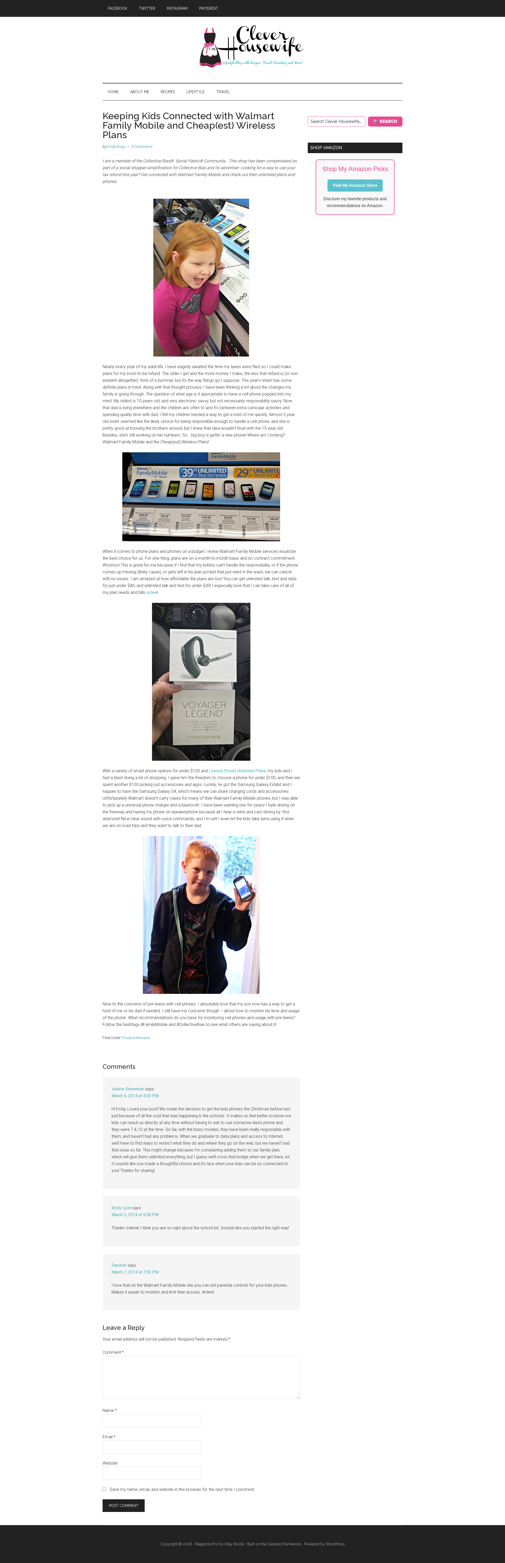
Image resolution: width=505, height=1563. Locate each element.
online (151, 592)
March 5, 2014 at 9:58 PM (135, 1214)
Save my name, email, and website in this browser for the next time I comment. (182, 1489)
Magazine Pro (206, 1544)
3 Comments (142, 146)
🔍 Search (385, 121)
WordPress (335, 1544)
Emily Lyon (121, 1207)
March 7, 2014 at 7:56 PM (135, 1272)
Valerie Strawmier (128, 1088)
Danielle (119, 1265)
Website (110, 1463)
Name (110, 1410)
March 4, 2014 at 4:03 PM (135, 1095)
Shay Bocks (234, 1544)
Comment (113, 1352)
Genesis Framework (284, 1544)
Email (109, 1436)
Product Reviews (136, 1038)
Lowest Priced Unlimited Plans (237, 770)
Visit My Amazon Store (355, 185)
